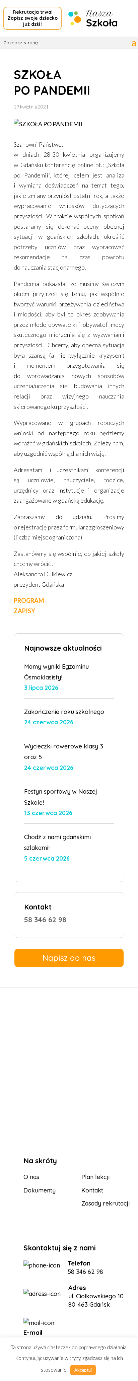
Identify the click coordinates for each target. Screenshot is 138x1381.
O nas (31, 1177)
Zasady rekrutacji (105, 1203)
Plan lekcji (95, 1177)
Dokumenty (39, 1190)
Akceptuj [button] (83, 1370)
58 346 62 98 (45, 919)
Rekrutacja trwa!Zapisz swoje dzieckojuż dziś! (32, 18)
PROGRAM (29, 600)
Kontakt (92, 1190)
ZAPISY (24, 610)
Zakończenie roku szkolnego (64, 712)
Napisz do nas (69, 958)
